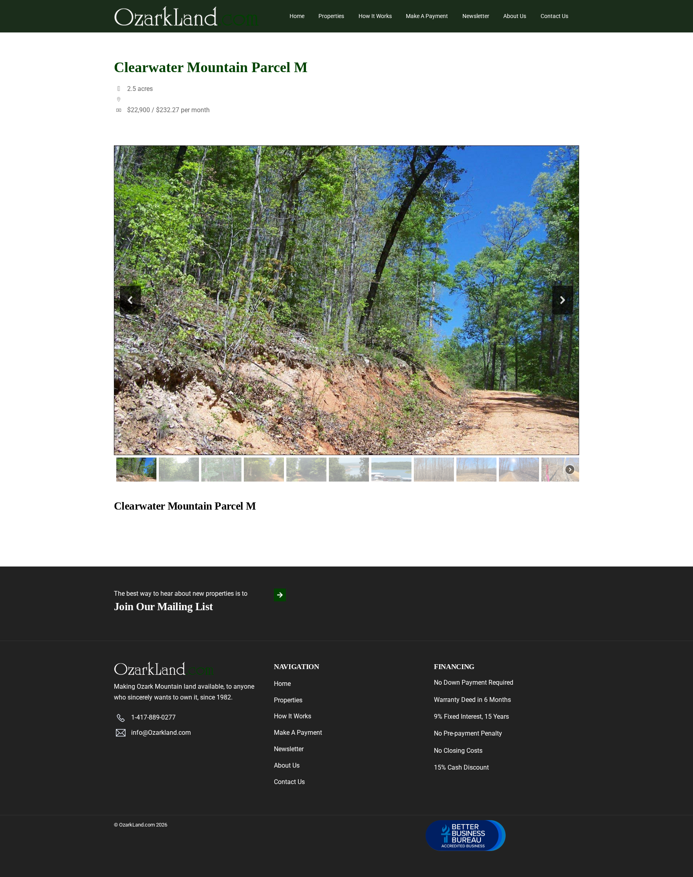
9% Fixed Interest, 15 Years (471, 716)
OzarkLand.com (137, 825)
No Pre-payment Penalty (468, 733)
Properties (331, 16)
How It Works (375, 16)
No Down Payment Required (473, 682)
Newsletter (475, 16)
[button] (130, 300)
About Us (514, 16)
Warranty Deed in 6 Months (472, 700)
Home (297, 16)
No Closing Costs (458, 750)
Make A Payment (427, 16)
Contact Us (554, 16)
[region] (346, 314)
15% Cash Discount (461, 767)
